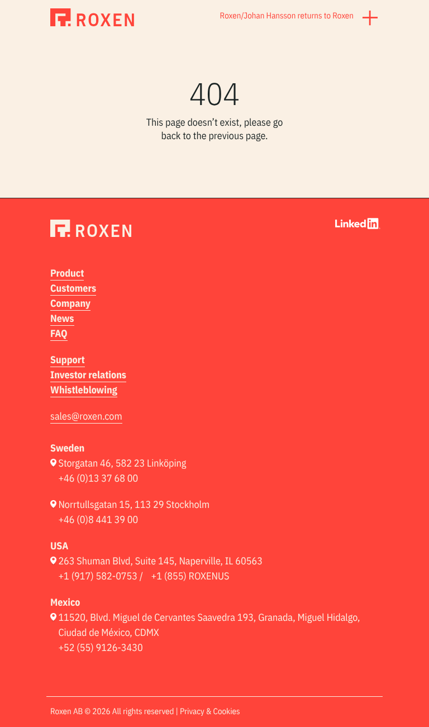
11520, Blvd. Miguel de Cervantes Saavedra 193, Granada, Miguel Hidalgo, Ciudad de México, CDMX (209, 625)
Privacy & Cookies (210, 711)
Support (67, 359)
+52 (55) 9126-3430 (100, 647)
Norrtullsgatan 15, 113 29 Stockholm (133, 504)
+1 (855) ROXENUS (190, 575)
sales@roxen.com (86, 416)
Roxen (230, 16)
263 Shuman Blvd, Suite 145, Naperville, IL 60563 (160, 560)
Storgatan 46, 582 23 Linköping (122, 463)
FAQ (59, 333)
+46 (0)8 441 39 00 (98, 519)
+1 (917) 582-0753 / (100, 575)
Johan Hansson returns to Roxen (299, 16)
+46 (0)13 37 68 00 (98, 478)
